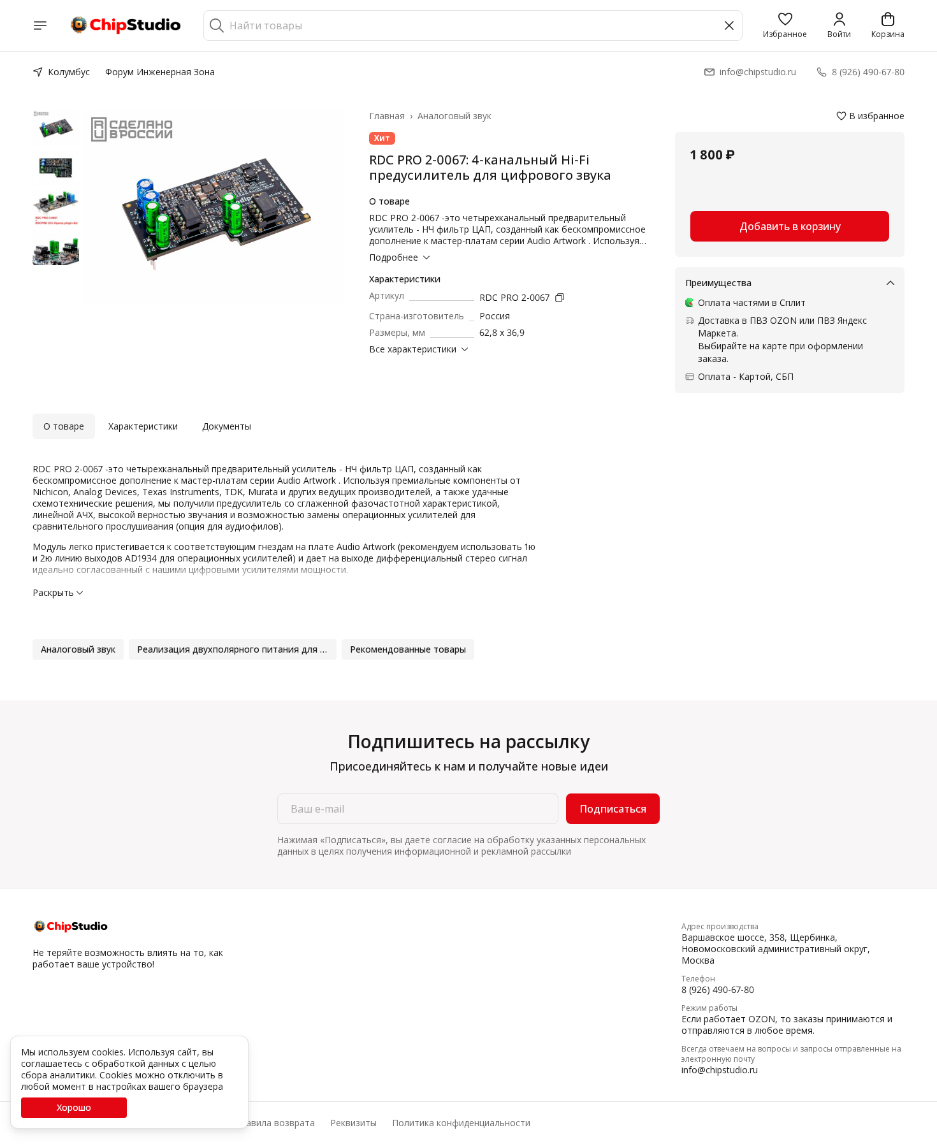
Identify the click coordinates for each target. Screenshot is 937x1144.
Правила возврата (275, 1123)
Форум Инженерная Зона (160, 72)
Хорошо (74, 1107)
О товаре (63, 426)
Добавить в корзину (790, 226)
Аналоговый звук (454, 116)
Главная (387, 116)
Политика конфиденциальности (461, 1123)
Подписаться (612, 809)
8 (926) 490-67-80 (717, 990)
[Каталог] (40, 25)
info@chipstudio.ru (719, 1070)
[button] (785, 25)
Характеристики (143, 426)
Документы (226, 426)
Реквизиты (353, 1123)
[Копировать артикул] (559, 297)
